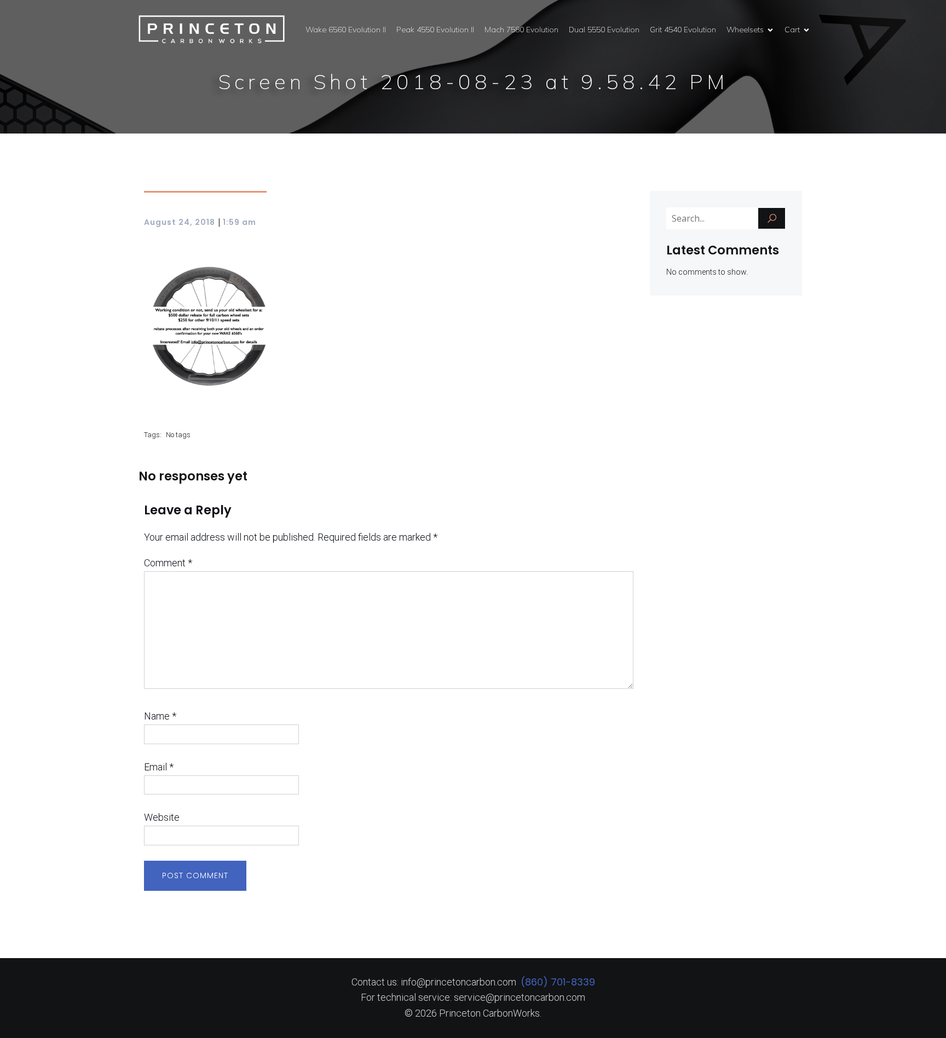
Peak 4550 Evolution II (435, 29)
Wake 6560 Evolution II (345, 29)
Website (162, 817)
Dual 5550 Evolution (604, 29)
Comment (168, 563)
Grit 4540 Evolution (683, 29)
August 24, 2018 (179, 222)
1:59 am (239, 222)
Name (160, 716)
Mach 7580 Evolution (521, 29)
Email (159, 767)
